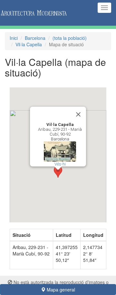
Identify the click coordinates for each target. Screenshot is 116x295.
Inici (14, 38)
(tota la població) (70, 38)
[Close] (78, 114)
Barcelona (35, 38)
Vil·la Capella (28, 44)
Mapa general (60, 289)
